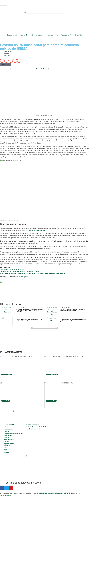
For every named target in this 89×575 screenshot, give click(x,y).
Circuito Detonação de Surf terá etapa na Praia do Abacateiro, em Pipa (30, 320)
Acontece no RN (66, 35)
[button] (2, 61)
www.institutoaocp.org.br (38, 230)
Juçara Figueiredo (9, 444)
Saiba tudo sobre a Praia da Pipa (17, 35)
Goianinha (6, 441)
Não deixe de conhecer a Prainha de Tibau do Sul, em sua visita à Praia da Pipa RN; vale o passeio (33, 273)
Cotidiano (6, 437)
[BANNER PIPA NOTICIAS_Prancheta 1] (13, 282)
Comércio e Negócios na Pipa (13, 433)
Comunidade (7, 435)
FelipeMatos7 (7, 495)
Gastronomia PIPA (52, 35)
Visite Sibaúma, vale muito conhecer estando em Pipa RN (20, 271)
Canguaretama (8, 429)
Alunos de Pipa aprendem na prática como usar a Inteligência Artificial (73, 309)
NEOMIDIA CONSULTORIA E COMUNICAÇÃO (55, 493)
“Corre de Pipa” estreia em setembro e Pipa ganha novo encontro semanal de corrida (73, 320)
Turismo (6, 452)
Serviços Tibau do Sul (33, 429)
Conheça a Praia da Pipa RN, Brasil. (12, 269)
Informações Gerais (32, 425)
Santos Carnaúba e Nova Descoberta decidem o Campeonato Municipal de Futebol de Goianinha (29, 310)
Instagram (24, 277)
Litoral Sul (78, 35)
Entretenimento (37, 35)
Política (5, 448)
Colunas (6, 431)
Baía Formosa (7, 427)
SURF (5, 450)
